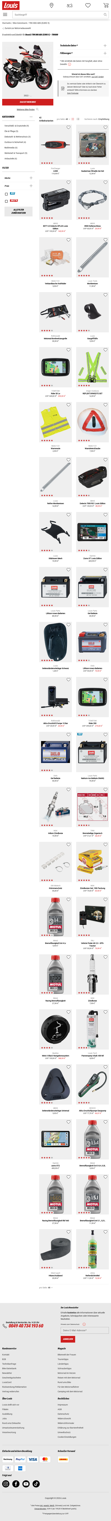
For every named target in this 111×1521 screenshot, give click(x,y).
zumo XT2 (55, 1166)
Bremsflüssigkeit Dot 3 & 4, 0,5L (92, 1166)
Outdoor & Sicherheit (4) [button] (15, 142)
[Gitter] (73, 118)
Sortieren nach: (91, 119)
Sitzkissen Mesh (55, 558)
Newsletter (7, 1373)
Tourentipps (63, 1359)
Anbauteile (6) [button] (10, 158)
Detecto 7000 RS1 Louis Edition (92, 503)
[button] (105, 15)
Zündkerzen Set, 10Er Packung (92, 888)
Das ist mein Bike (28, 102)
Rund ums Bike (64, 1382)
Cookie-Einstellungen (67, 1437)
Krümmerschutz (55, 888)
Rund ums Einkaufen (11, 1423)
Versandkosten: (40, 1509)
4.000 (55, 171)
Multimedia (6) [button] (10, 147)
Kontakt (5, 1355)
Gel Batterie (55, 778)
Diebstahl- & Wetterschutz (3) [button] (17, 137)
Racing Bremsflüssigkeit (55, 1001)
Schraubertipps (64, 1368)
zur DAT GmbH (98, 77)
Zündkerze (92, 1001)
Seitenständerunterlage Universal (55, 1111)
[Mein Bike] (70, 5)
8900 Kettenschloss (92, 226)
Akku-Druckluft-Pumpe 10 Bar (55, 723)
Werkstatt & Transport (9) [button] (15, 153)
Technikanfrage (9, 1364)
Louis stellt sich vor (10, 1405)
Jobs (4, 1418)
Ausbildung (7, 1414)
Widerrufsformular (66, 1423)
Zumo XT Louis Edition (92, 558)
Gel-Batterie (92, 613)
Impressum (63, 1405)
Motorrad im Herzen (67, 1373)
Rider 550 (92, 723)
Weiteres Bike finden (26, 109)
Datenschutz (63, 1414)
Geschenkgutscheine (11, 1378)
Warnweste (55, 448)
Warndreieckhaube (92, 448)
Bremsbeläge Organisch (92, 833)
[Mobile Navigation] (5, 14)
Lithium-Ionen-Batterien (55, 613)
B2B (4, 1359)
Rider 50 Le (55, 393)
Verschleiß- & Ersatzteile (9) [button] (16, 126)
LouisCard (6, 1382)
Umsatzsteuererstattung (13, 1428)
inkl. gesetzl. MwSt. (47, 1506)
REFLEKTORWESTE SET (92, 393)
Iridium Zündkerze (55, 833)
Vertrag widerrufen (10, 1391)
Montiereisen (92, 283)
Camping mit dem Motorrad (70, 1391)
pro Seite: (61, 119)
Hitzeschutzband (55, 1276)
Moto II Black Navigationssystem (55, 1056)
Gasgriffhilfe (92, 338)
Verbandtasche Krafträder (55, 283)
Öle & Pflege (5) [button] (11, 131)
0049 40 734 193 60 (26, 1326)
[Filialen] (51, 5)
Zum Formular (72, 93)
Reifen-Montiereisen (55, 503)
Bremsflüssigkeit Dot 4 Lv (55, 943)
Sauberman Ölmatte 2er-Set (92, 171)
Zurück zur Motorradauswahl (17, 28)
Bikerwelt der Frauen (67, 1355)
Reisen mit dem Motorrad (69, 1378)
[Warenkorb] (106, 5)
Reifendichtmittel (93, 1276)
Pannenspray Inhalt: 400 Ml (93, 1056)
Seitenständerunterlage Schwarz (55, 668)
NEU (13, 193)
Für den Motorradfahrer (68, 1387)
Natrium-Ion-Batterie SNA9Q (92, 778)
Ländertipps (63, 1364)
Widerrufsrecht (64, 1418)
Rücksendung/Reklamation (14, 1387)
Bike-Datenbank (9, 1368)
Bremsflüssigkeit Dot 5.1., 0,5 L (92, 1221)
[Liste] (78, 119)
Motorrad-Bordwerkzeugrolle (55, 338)
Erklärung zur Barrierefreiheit (70, 1428)
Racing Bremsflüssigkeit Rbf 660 (55, 1221)
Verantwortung (9, 1432)
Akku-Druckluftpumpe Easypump (92, 1111)
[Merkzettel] (88, 5)
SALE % (14, 200)
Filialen (5, 1409)
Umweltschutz (64, 1432)
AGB (60, 1409)
